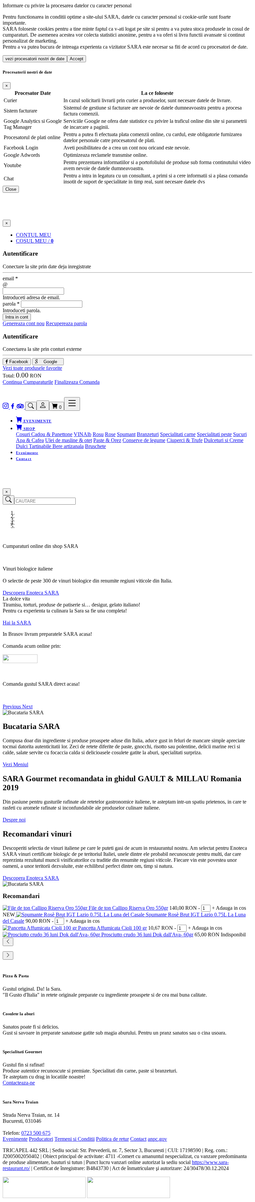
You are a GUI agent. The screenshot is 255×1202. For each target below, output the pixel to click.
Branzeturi (148, 434)
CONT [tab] (33, 235)
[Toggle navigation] (72, 404)
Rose (110, 434)
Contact (24, 459)
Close (10, 189)
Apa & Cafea (30, 440)
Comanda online (20, 695)
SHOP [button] (29, 429)
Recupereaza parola (66, 323)
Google (49, 361)
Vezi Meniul (15, 764)
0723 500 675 (35, 1133)
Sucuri (240, 434)
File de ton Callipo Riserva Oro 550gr (128, 908)
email (10, 278)
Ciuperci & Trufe (185, 440)
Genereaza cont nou (23, 323)
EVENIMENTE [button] (36, 421)
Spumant (126, 434)
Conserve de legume (144, 440)
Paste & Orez (107, 440)
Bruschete (95, 446)
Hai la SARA (17, 622)
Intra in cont (16, 317)
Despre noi (14, 820)
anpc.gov (157, 1139)
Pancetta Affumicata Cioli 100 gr (112, 928)
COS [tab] (34, 241)
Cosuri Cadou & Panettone (44, 434)
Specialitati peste (214, 434)
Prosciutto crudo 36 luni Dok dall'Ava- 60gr (147, 934)
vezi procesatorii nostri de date (34, 58)
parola (11, 304)
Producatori (41, 1139)
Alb (87, 434)
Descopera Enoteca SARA (31, 593)
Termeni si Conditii (74, 1139)
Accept (76, 58)
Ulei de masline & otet (68, 440)
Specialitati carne (178, 434)
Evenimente (27, 453)
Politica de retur (112, 1139)
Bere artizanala (68, 446)
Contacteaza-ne (19, 1082)
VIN (78, 434)
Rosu (98, 434)
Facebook (18, 361)
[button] (12, 706)
